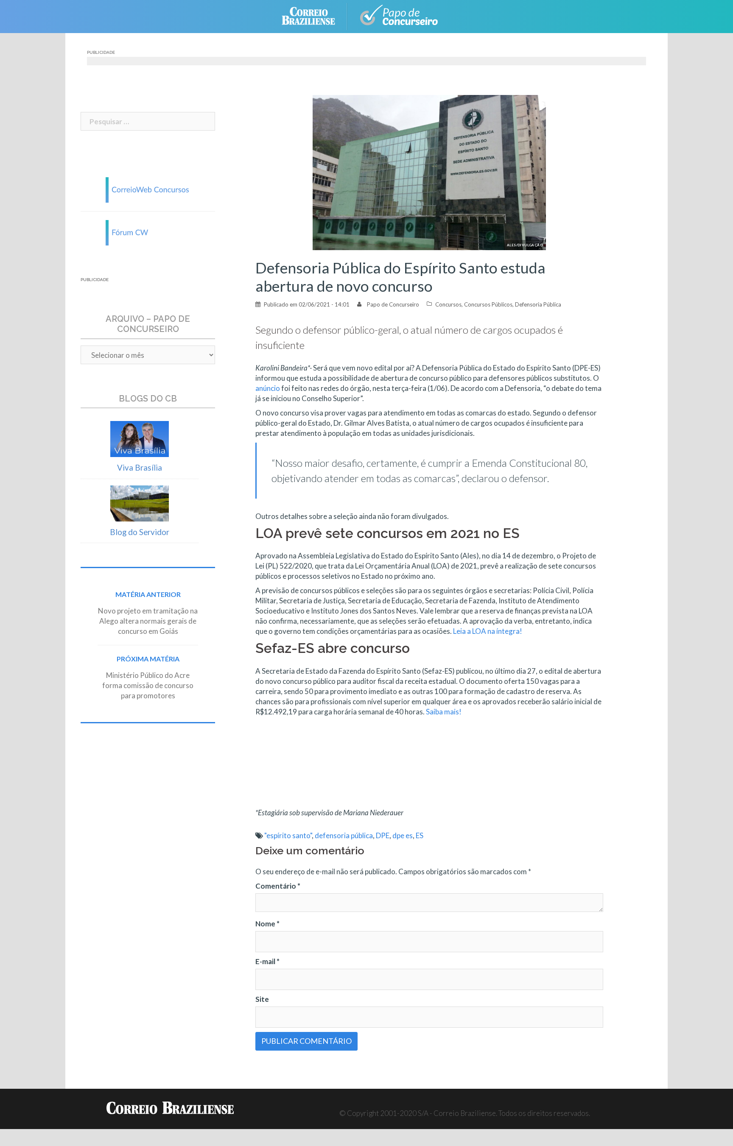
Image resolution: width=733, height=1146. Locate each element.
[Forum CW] (148, 231)
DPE (382, 835)
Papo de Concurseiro (393, 304)
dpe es (402, 835)
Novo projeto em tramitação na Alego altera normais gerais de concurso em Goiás (148, 621)
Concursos (448, 304)
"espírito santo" (288, 835)
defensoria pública (344, 835)
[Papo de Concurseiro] (400, 15)
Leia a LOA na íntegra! (487, 631)
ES (419, 835)
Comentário (277, 885)
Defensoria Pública (538, 304)
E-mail (267, 961)
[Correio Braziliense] (315, 15)
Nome (267, 923)
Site (262, 999)
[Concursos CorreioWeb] (148, 188)
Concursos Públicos (488, 304)
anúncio (267, 388)
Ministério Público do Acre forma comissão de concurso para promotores (147, 685)
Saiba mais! (444, 711)
